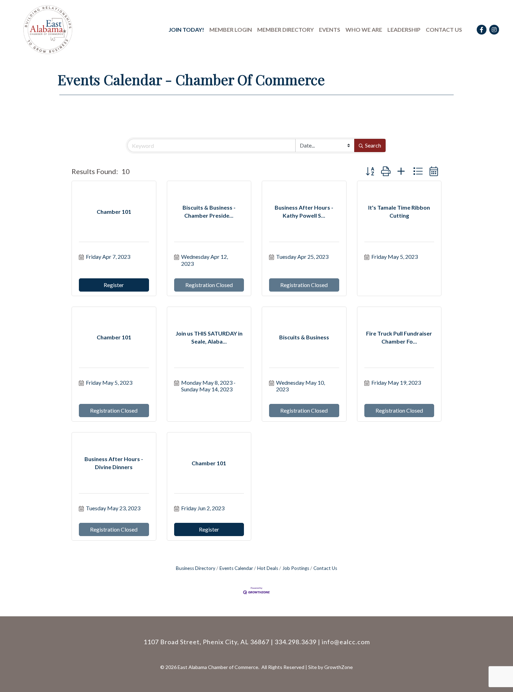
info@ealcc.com (346, 642)
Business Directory (195, 568)
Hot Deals (267, 568)
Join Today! (186, 29)
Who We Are (363, 29)
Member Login (230, 29)
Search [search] (373, 145)
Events (329, 29)
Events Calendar (236, 568)
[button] (370, 171)
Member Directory (285, 29)
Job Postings (295, 568)
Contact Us (444, 29)
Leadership (404, 29)
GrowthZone (338, 667)
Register (114, 284)
